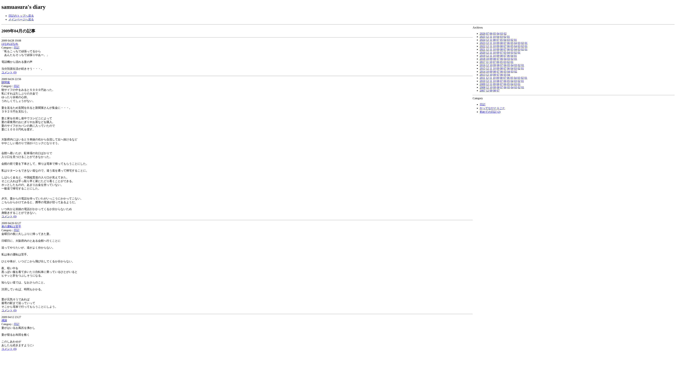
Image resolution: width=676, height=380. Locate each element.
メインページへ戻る (21, 19)
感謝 (4, 320)
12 (487, 36)
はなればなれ (9, 43)
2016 (482, 65)
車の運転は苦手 (11, 226)
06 (491, 33)
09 (497, 43)
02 (505, 33)
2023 (482, 43)
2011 (482, 77)
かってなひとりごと (492, 108)
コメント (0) (9, 72)
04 (498, 33)
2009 (482, 84)
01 (508, 36)
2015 (482, 68)
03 (501, 33)
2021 (482, 49)
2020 (482, 52)
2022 (482, 46)
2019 (482, 55)
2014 (482, 71)
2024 (482, 39)
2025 (482, 36)
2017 (482, 62)
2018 (482, 58)
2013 (482, 74)
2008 (482, 87)
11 (491, 36)
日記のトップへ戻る (21, 15)
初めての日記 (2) (490, 111)
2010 (482, 81)
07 (487, 33)
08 (494, 39)
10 (494, 36)
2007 (482, 90)
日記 (482, 104)
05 (494, 33)
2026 (482, 33)
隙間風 (5, 82)
